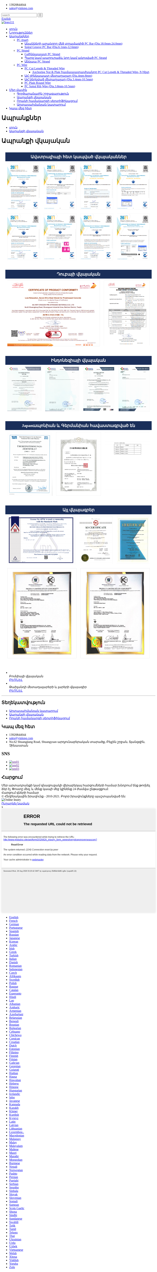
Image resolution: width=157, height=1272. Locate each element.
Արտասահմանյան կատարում (41, 104)
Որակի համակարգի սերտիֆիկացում (47, 101)
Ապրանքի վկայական (34, 97)
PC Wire (22, 65)
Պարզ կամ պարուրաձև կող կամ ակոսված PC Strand (66, 57)
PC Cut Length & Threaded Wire (45, 68)
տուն (13, 29)
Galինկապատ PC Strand (42, 54)
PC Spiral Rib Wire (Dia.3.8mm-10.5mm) (50, 86)
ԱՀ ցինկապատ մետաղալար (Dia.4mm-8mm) (58, 75)
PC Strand (23, 50)
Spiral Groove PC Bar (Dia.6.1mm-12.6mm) (51, 47)
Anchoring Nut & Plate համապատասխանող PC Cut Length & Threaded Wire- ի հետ (90, 72)
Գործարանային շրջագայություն (43, 93)
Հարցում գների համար (20, 792)
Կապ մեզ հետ (20, 108)
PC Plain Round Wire (38, 82)
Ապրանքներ (19, 36)
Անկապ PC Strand (37, 61)
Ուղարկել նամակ (15, 803)
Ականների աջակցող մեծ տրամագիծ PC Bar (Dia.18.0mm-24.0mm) (73, 43)
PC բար (22, 40)
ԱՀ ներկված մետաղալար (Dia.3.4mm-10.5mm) (59, 79)
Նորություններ (21, 32)
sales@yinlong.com (21, 738)
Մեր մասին (18, 90)
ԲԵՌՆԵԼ (16, 680)
